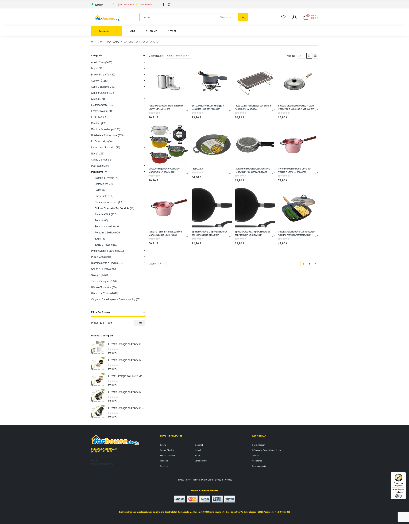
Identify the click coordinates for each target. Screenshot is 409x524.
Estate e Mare (98, 111)
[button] (309, 56)
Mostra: (291, 56)
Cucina (95, 99)
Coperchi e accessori (106, 202)
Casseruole (101, 196)
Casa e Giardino (99, 92)
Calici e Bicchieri (100, 86)
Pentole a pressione (105, 226)
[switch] (398, 496)
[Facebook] (164, 5)
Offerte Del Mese (100, 159)
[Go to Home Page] (92, 41)
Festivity (95, 117)
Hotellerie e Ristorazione (104, 135)
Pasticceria (97, 165)
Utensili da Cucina (101, 293)
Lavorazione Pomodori (103, 147)
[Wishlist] (283, 17)
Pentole (99, 220)
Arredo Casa (98, 62)
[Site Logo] (107, 18)
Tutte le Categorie (100, 281)
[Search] (243, 17)
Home (132, 31)
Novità (172, 31)
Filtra (140, 323)
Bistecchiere (101, 184)
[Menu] (404, 474)
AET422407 (197, 168)
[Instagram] (169, 5)
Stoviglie (95, 275)
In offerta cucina (99, 141)
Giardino (95, 123)
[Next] (315, 263)
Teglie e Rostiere (104, 244)
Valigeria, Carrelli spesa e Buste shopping (113, 299)
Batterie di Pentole (104, 178)
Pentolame (97, 171)
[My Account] (294, 17)
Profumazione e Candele (104, 250)
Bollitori (99, 190)
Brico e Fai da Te (100, 74)
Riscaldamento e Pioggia (104, 263)
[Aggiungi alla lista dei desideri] (187, 110)
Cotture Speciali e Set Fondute (112, 208)
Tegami (99, 238)
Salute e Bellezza (100, 269)
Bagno (94, 68)
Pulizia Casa (98, 257)
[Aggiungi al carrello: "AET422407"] (226, 130)
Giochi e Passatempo (102, 129)
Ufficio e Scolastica (101, 287)
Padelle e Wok (102, 214)
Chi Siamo (151, 31)
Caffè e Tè (96, 80)
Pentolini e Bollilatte (105, 232)
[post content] (169, 82)
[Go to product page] (97, 347)
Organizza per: (156, 56)
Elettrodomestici (99, 105)
